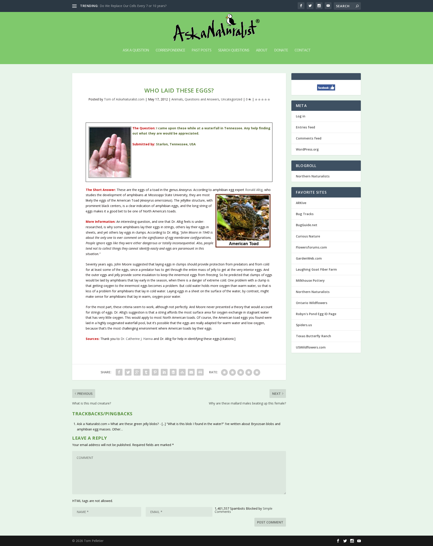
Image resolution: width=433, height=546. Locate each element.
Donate (281, 50)
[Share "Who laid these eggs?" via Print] (200, 372)
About (261, 50)
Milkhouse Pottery (310, 280)
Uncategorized (231, 99)
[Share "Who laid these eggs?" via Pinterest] (155, 372)
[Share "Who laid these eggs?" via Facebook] (119, 372)
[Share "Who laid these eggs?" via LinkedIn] (164, 372)
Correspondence (170, 50)
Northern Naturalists (312, 176)
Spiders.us (304, 325)
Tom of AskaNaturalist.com (124, 99)
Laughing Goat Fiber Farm (316, 269)
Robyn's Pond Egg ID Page (316, 314)
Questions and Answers (202, 99)
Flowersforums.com (311, 247)
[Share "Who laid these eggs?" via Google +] (137, 372)
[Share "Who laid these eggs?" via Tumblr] (146, 372)
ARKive (301, 203)
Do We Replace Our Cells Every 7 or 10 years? (133, 6)
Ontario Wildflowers (311, 303)
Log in (300, 116)
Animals (177, 99)
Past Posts (201, 50)
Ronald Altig (254, 190)
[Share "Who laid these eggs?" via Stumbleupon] (182, 372)
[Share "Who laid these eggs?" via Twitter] (128, 372)
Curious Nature (308, 236)
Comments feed (308, 138)
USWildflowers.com (311, 347)
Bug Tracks (304, 214)
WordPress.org (307, 149)
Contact (303, 50)
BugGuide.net (306, 225)
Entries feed (305, 127)
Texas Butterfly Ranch (313, 336)
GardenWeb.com (309, 258)
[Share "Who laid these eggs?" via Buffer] (173, 372)
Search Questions (233, 50)
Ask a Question (136, 50)
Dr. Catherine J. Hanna (137, 339)
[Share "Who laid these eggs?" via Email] (191, 372)
